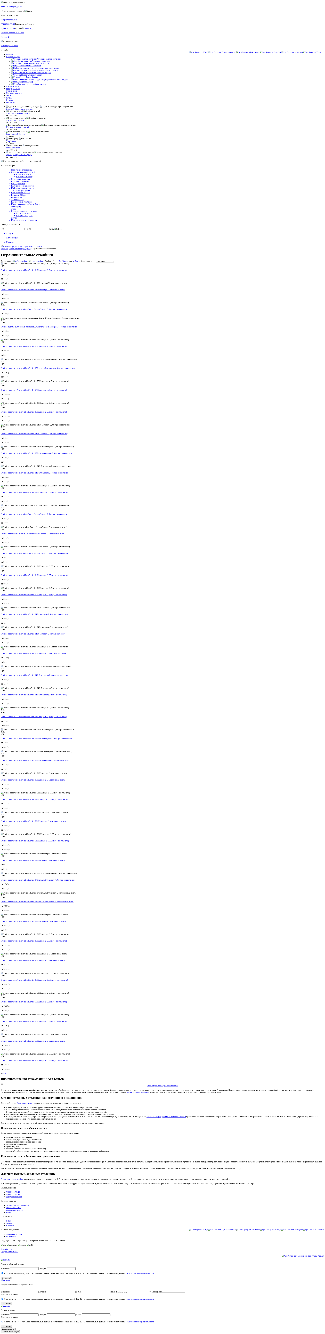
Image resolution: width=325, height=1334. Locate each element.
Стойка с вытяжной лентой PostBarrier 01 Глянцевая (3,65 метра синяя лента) (34, 575)
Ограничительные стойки (12, 1179)
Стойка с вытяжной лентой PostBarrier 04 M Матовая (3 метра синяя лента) (33, 634)
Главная (4, 249)
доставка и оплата (14, 1234)
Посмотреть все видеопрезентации (162, 1086)
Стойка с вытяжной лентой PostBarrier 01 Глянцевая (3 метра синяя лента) (33, 780)
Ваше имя (5, 1268)
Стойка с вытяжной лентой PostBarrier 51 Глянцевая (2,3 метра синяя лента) (34, 1002)
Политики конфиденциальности (140, 1273)
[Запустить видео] (2, 1083)
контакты (10, 1225)
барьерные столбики (26, 1103)
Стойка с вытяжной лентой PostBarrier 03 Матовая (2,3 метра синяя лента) (33, 290)
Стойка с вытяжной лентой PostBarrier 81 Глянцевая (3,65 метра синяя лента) (34, 980)
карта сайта (11, 1236)
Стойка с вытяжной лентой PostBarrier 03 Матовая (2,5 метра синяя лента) (33, 860)
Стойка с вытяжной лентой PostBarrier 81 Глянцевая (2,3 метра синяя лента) (34, 412)
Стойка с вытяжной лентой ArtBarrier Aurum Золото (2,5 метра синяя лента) (34, 514)
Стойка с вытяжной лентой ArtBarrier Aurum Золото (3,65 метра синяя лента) (34, 553)
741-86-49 (8, 28)
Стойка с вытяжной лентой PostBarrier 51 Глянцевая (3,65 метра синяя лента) (34, 1060)
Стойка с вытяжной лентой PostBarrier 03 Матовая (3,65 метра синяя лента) (33, 921)
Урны (13, 209)
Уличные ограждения (20, 190)
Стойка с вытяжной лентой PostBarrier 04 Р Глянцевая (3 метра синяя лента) (34, 695)
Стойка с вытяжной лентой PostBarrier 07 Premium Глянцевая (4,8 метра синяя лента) (38, 880)
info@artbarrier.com (9, 20)
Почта (78, 1315)
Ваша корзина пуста (9, 46)
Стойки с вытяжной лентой (18, 113)
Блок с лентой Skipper (15, 134)
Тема (113, 1292)
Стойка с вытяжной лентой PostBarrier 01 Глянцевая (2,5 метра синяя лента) (34, 595)
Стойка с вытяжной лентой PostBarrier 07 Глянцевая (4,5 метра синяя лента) (34, 346)
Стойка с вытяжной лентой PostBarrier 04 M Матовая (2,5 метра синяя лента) (34, 614)
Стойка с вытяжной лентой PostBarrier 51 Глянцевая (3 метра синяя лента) (33, 1041)
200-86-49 (8, 24)
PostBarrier (63, 261)
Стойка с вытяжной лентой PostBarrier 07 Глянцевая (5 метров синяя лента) (33, 653)
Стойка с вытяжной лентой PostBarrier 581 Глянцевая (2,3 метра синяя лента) (34, 492)
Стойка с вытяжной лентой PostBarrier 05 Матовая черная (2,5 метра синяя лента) (36, 738)
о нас (8, 1221)
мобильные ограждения (11, 6)
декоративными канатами (138, 1092)
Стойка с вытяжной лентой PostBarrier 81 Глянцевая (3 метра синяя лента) (33, 960)
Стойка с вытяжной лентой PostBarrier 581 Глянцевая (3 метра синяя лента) (33, 821)
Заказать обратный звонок (12, 33)
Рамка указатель (13, 148)
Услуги (14, 218)
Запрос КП (5, 37)
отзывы (9, 1223)
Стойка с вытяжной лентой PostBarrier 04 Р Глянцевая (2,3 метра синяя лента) (34, 473)
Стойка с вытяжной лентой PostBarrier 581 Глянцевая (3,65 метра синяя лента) (35, 841)
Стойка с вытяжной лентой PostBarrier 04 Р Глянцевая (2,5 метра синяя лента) (34, 675)
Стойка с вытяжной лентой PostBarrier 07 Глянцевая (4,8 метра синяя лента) (34, 717)
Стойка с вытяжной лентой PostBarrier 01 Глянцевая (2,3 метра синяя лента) (34, 270)
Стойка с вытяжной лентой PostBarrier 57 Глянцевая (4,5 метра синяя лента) (34, 390)
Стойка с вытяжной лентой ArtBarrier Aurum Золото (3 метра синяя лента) (33, 534)
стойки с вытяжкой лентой (17, 1205)
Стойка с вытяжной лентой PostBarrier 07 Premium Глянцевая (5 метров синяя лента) (37, 902)
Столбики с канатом (15, 120)
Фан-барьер (11, 141)
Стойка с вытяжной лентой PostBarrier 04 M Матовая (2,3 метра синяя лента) (34, 434)
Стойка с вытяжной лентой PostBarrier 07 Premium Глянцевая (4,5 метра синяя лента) (38, 368)
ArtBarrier (76, 261)
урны (8, 1212)
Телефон (42, 1268)
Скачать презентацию (10, 1332)
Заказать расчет (8, 1329)
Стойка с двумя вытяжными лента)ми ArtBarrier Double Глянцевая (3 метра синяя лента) (39, 327)
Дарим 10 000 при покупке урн (19, 109)
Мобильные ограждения (21, 170)
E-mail (79, 1292)
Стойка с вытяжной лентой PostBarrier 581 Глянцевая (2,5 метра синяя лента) (34, 799)
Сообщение (157, 1292)
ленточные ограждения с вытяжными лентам (166, 1116)
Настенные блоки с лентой (17, 127)
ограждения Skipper (14, 1210)
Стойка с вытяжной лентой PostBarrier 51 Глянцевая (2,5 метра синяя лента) (34, 1021)
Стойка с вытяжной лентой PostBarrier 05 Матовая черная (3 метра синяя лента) (35, 760)
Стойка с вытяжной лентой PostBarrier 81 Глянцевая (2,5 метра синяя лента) (34, 941)
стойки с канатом (13, 1208)
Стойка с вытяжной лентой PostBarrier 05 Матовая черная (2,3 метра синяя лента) (36, 453)
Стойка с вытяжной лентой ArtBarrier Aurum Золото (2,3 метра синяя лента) (34, 309)
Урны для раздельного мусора (19, 155)
